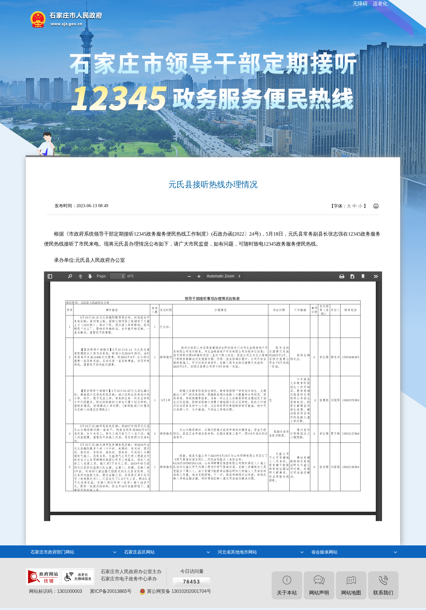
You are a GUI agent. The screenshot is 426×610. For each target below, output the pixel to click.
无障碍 (360, 3)
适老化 (380, 3)
